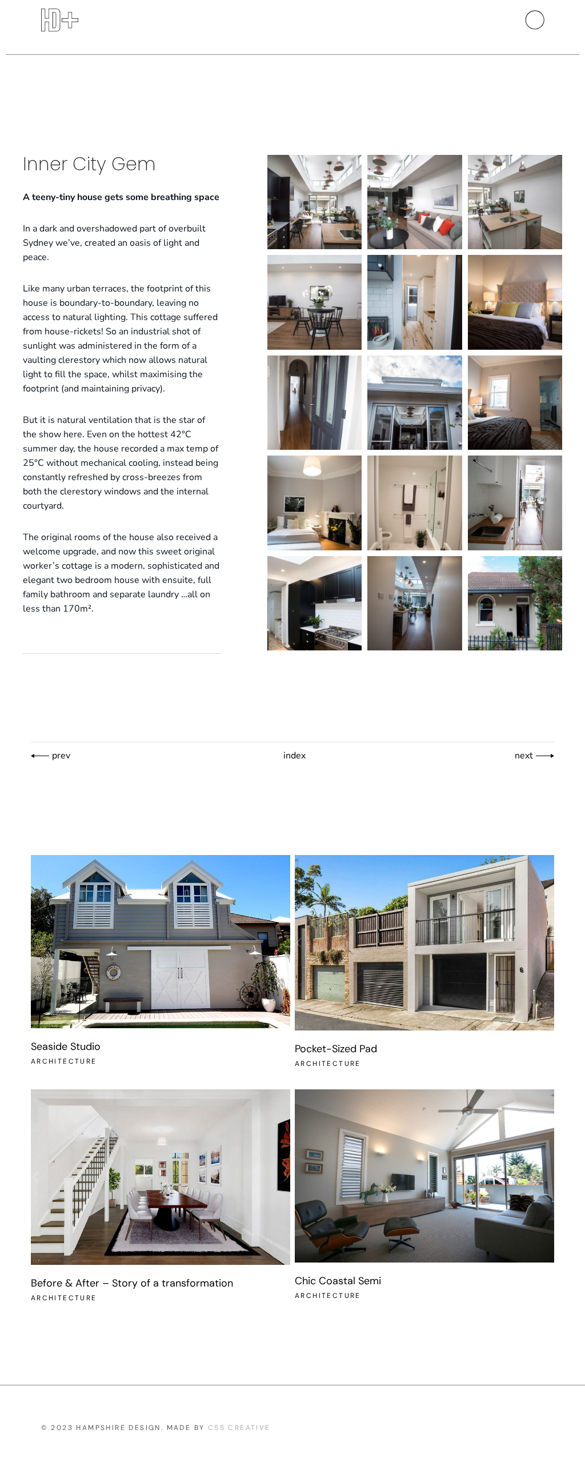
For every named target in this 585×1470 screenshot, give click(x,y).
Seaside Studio (66, 1046)
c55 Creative (239, 1427)
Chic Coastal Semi (338, 1281)
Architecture (64, 1061)
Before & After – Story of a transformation (132, 1283)
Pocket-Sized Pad (336, 1049)
